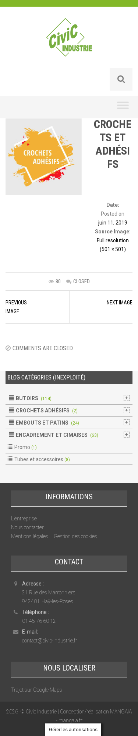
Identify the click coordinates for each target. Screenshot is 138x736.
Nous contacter (27, 527)
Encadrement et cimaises (52, 435)
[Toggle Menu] (123, 107)
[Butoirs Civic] (69, 42)
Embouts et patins (42, 423)
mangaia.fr (70, 720)
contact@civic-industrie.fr (49, 641)
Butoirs (27, 398)
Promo (22, 447)
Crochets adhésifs (43, 410)
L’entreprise (24, 518)
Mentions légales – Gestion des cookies (54, 536)
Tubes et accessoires (38, 459)
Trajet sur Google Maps (36, 690)
